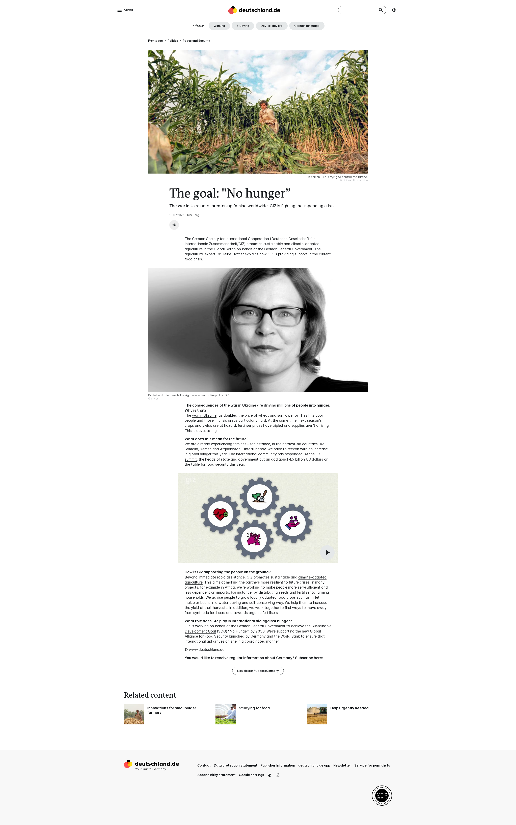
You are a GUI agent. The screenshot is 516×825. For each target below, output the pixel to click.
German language (306, 25)
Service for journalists (372, 765)
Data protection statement (235, 765)
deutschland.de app (314, 765)
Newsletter (342, 765)
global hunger (199, 454)
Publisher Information (278, 765)
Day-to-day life (272, 25)
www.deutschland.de (206, 649)
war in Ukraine (204, 415)
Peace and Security (196, 40)
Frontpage (155, 40)
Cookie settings (251, 775)
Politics (173, 40)
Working (219, 25)
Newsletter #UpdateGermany (258, 670)
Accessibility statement (216, 775)
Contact (204, 765)
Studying (243, 25)
